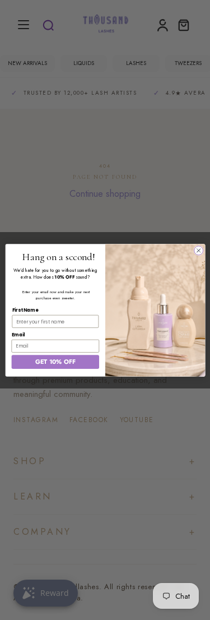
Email (18, 334)
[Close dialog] (198, 250)
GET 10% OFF (55, 361)
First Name (25, 310)
